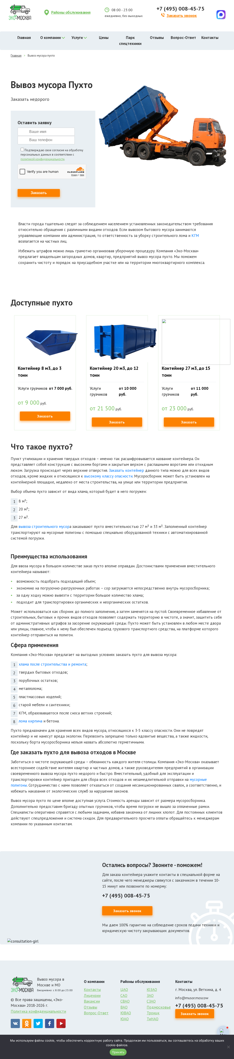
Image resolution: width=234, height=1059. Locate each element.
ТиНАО (152, 1018)
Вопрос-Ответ (183, 37)
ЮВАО (125, 1012)
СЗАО (151, 1001)
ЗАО (150, 995)
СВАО (125, 1001)
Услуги (77, 37)
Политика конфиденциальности (38, 1011)
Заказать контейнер (126, 470)
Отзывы (157, 37)
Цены (104, 37)
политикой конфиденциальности (42, 159)
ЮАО (124, 1018)
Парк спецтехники (130, 40)
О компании (50, 37)
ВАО (124, 1007)
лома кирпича (30, 721)
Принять (118, 1052)
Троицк (153, 1012)
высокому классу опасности (108, 476)
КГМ (195, 235)
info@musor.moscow (191, 998)
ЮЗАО (152, 989)
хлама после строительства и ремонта (52, 664)
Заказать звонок (182, 15)
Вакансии (92, 1001)
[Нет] (228, 1047)
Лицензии (92, 995)
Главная (24, 37)
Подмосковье (159, 1007)
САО (123, 995)
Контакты (209, 37)
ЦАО (124, 989)
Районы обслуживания (70, 12)
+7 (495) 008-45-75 (181, 8)
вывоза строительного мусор (44, 526)
